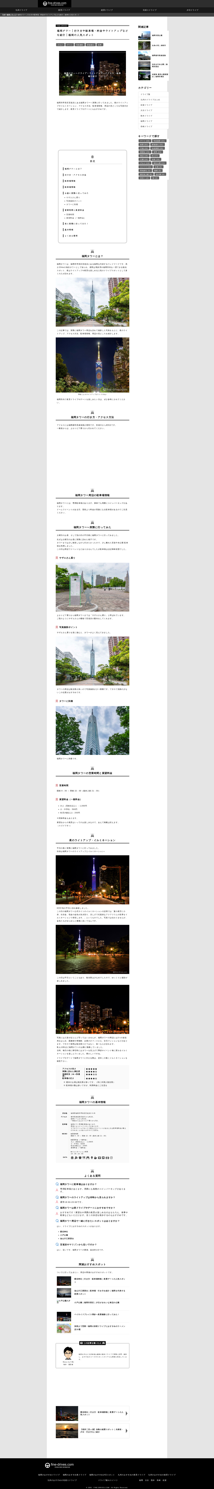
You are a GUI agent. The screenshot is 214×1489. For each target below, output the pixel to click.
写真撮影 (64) (159, 141)
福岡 (141, 1480)
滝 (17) (155, 156)
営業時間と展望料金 (74, 210)
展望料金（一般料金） (76, 218)
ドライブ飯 (145, 94)
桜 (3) (155, 178)
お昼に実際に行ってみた (77, 193)
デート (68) (145, 141)
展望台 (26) (145, 152)
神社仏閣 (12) (159, 163)
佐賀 (165, 1480)
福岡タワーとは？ (73, 168)
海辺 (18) (144, 156)
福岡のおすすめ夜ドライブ (74, 1475)
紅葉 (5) (158, 167)
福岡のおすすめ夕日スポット (102, 1475)
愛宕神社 (64, 1232)
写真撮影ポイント (74, 201)
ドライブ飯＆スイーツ (108, 1480)
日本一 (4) (144, 178)
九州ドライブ (21, 10)
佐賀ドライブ (146, 105)
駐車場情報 (70, 180)
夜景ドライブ (64, 10)
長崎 (159, 1480)
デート (69, 45)
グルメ (60, 45)
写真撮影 (79, 45)
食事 (100, 45)
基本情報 (69, 229)
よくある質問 (71, 235)
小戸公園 (64, 1235)
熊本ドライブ (146, 116)
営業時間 (70, 214)
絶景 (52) (144, 144)
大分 (147, 1480)
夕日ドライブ (193, 10)
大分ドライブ (146, 110)
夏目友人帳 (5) (146, 174)
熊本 (153, 1480)
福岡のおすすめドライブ (49, 1475)
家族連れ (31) (157, 144)
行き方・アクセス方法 (75, 174)
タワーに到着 (72, 204)
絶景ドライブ (107, 10)
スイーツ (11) (145, 167)
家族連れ (90, 45)
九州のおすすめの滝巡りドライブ (62, 1480)
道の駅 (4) (160, 174)
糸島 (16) (156, 159)
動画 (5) (157, 171)
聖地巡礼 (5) (145, 171)
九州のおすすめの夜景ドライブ (131, 1475)
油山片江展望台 (67, 1238)
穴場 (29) (144, 148)
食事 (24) (157, 152)
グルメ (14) (145, 163)
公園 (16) (144, 159)
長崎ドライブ (146, 126)
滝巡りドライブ (150, 10)
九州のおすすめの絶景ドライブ (162, 1475)
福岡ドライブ (146, 121)
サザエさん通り (73, 197)
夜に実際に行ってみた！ (77, 223)
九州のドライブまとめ (150, 100)
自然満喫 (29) (157, 148)
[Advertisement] (92, 129)
